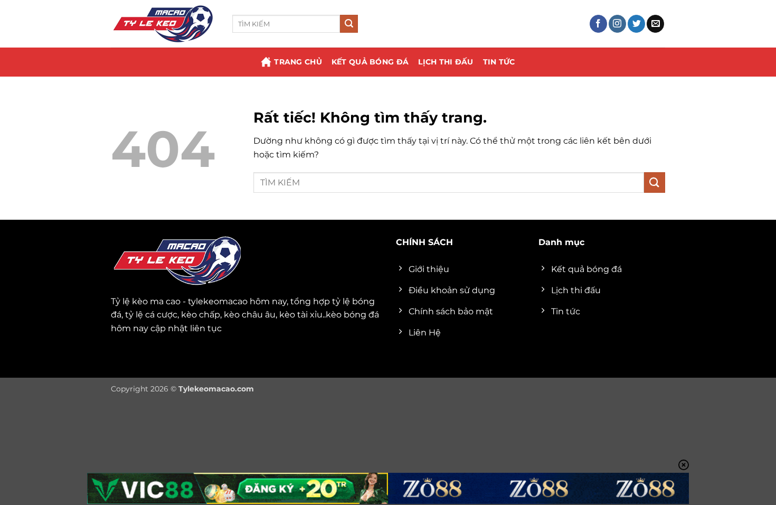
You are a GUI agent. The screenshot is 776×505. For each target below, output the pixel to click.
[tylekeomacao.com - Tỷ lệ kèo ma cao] (163, 24)
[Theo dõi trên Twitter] (636, 24)
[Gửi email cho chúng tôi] (655, 24)
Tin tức (499, 62)
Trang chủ (298, 62)
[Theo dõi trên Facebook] (598, 24)
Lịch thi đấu (445, 62)
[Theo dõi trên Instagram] (617, 24)
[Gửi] (349, 24)
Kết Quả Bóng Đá (370, 62)
